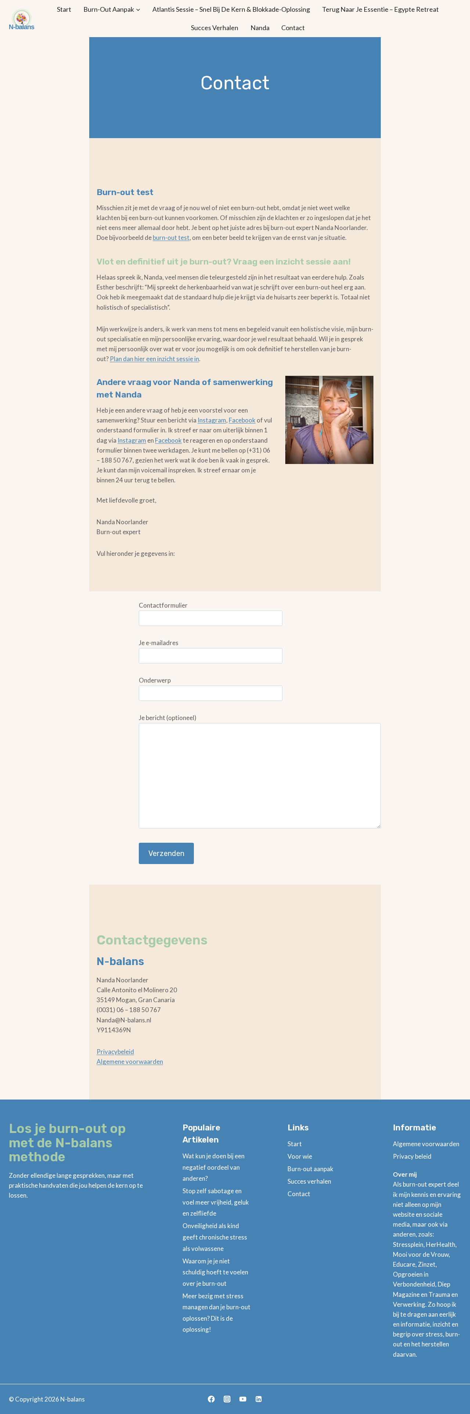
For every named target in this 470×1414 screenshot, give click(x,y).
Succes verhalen (214, 28)
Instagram (212, 420)
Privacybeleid (115, 1051)
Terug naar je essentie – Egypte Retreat (380, 9)
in (196, 359)
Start (64, 9)
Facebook (242, 420)
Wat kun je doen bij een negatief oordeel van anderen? (213, 1167)
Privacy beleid (412, 1156)
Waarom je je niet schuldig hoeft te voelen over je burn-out (215, 1272)
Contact (293, 28)
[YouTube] (243, 1399)
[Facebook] (211, 1399)
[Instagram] (227, 1399)
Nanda (260, 28)
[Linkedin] (258, 1399)
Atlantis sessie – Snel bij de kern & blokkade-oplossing (231, 9)
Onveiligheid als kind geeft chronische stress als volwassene (214, 1237)
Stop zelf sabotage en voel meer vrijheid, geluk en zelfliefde (215, 1202)
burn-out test (171, 237)
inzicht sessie (175, 359)
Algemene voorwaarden (130, 1061)
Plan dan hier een (133, 359)
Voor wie (300, 1156)
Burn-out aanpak (310, 1169)
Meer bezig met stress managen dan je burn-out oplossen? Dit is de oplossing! (216, 1313)
